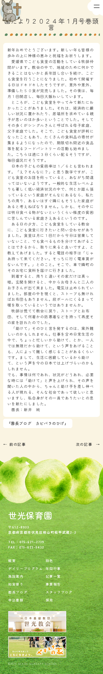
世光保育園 (30, 515)
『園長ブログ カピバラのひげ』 (38, 423)
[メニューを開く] (95, 8)
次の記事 (85, 444)
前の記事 (17, 444)
